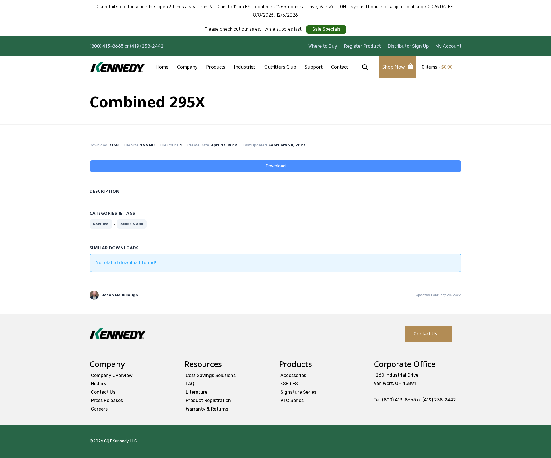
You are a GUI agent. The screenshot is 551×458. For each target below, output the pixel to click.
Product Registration (208, 400)
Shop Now (393, 67)
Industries (245, 67)
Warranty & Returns (207, 409)
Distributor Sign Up (408, 46)
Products (215, 67)
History (98, 384)
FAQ (190, 384)
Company (187, 67)
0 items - (437, 67)
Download (275, 166)
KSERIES (101, 224)
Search (365, 67)
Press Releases (107, 400)
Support (314, 67)
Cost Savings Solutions (211, 375)
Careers (99, 409)
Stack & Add (131, 224)
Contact (339, 67)
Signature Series (298, 392)
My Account (448, 46)
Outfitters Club (280, 67)
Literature (196, 392)
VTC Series (292, 400)
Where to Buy (322, 46)
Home (162, 67)
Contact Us (425, 334)
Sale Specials (326, 29)
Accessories (293, 375)
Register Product (362, 46)
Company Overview (112, 375)
